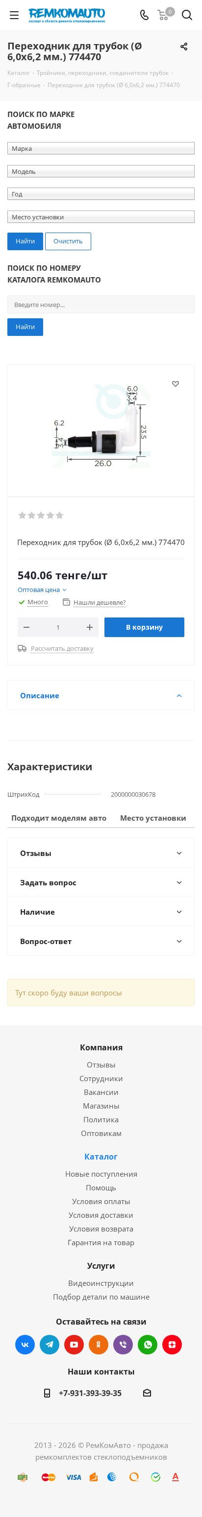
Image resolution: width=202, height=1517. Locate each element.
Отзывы (101, 1064)
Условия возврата (101, 1228)
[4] (50, 516)
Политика (101, 1119)
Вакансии (101, 1092)
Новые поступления (101, 1174)
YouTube (74, 1344)
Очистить (68, 241)
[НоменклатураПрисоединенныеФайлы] (101, 426)
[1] (22, 516)
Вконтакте (25, 1344)
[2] (32, 516)
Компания (101, 1047)
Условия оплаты (101, 1201)
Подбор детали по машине (101, 1297)
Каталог (101, 1156)
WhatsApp (147, 1344)
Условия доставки (101, 1215)
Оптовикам (101, 1133)
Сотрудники (101, 1078)
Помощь (101, 1187)
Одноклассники (98, 1344)
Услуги (101, 1265)
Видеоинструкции (101, 1283)
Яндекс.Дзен (172, 1344)
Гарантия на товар (101, 1242)
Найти (25, 326)
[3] (41, 516)
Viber (123, 1344)
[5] (60, 516)
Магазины (101, 1106)
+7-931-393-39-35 (90, 1393)
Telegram (49, 1344)
